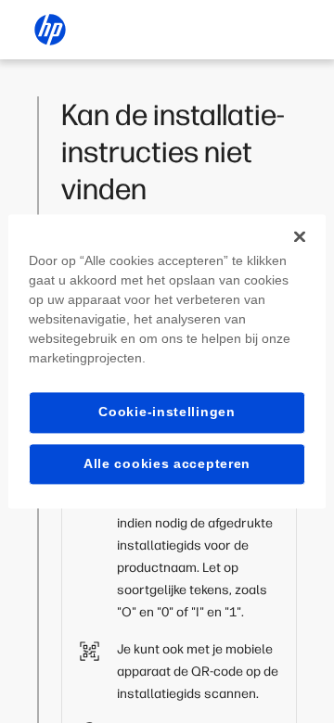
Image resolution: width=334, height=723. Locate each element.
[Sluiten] (299, 236)
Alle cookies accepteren (167, 463)
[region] (167, 361)
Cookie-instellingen (166, 411)
